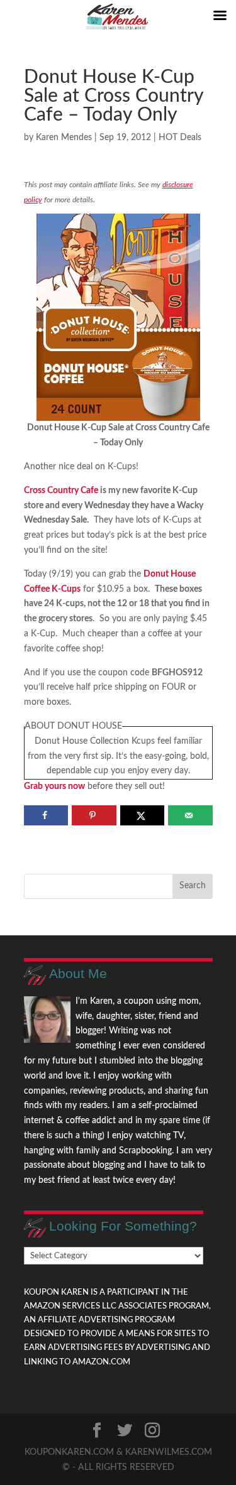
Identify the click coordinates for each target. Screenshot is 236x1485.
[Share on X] (142, 815)
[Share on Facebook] (46, 815)
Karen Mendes (64, 137)
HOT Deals (180, 137)
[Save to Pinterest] (94, 815)
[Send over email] (190, 815)
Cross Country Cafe (61, 490)
